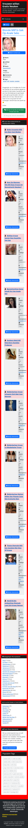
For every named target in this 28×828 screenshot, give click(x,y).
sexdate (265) (7, 758)
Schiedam (5, 712)
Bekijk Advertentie (12, 174)
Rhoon (4, 692)
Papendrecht (6, 696)
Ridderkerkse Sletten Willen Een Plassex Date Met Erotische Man (14, 496)
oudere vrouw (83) (8, 777)
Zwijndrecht (5, 681)
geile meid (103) (17, 774)
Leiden (4, 713)
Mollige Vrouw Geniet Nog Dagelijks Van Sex (13, 238)
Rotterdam (5, 688)
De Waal (4, 662)
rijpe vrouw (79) (8, 780)
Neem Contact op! (14, 53)
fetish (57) (13, 786)
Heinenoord (6, 668)
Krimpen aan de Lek (8, 683)
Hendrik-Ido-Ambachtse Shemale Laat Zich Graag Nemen (14, 603)
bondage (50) (14, 792)
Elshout (4, 679)
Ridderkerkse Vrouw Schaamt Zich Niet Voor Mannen (14, 394)
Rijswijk (4, 708)
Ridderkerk (22, 425)
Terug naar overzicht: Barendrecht (14, 115)
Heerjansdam (6, 664)
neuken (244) (7, 762)
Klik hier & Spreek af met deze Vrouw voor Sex (15, 110)
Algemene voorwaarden (9, 814)
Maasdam (5, 677)
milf (8, 81)
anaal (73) (16, 780)
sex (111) (6, 771)
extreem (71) (7, 783)
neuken (12, 81)
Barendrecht (6, 68)
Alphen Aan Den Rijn (8, 717)
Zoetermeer (6, 715)
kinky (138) (6, 765)
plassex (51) (16, 789)
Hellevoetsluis (6, 719)
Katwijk (4, 723)
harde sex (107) (7, 774)
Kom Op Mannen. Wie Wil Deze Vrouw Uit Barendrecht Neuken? (14, 184)
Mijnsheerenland (7, 673)
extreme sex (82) (19, 777)
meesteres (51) (7, 789)
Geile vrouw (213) (16, 762)
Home (7, 24)
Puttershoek (6, 670)
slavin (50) (6, 792)
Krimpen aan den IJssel (9, 686)
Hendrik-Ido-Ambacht (8, 672)
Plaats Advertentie (10, 748)
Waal (3, 660)
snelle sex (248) (16, 758)
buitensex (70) (15, 783)
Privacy (4, 816)
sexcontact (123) (18, 768)
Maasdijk (5, 685)
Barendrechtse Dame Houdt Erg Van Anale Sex (14, 291)
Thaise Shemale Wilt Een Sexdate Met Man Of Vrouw (13, 548)
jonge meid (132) (8, 768)
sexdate (17, 81)
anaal (4, 81)
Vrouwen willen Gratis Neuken (10, 5)
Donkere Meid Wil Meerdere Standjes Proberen (13, 342)
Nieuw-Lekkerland (7, 694)
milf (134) (13, 765)
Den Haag (5, 710)
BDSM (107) (13, 771)
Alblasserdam (6, 690)
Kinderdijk (5, 675)
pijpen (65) (6, 786)
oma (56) (20, 786)
